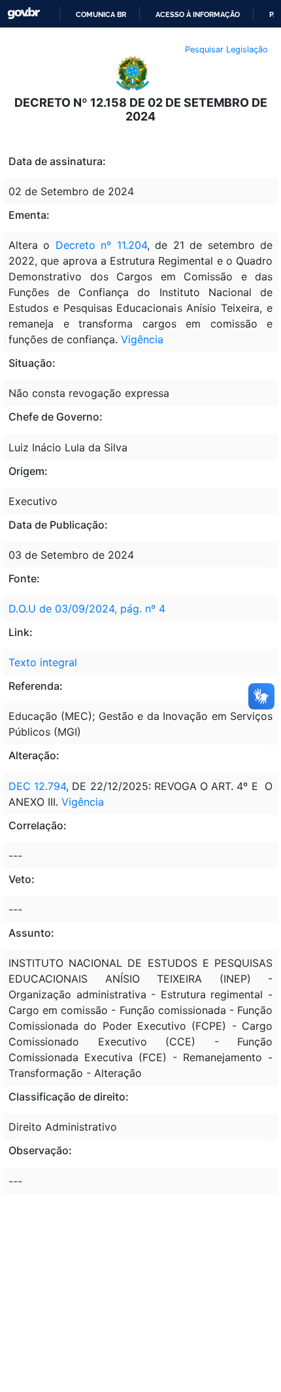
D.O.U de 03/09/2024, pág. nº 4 (86, 608)
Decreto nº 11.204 (101, 245)
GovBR (23, 13)
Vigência (142, 339)
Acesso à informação (198, 14)
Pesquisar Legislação (226, 49)
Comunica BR (101, 14)
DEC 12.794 (37, 786)
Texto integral (42, 662)
